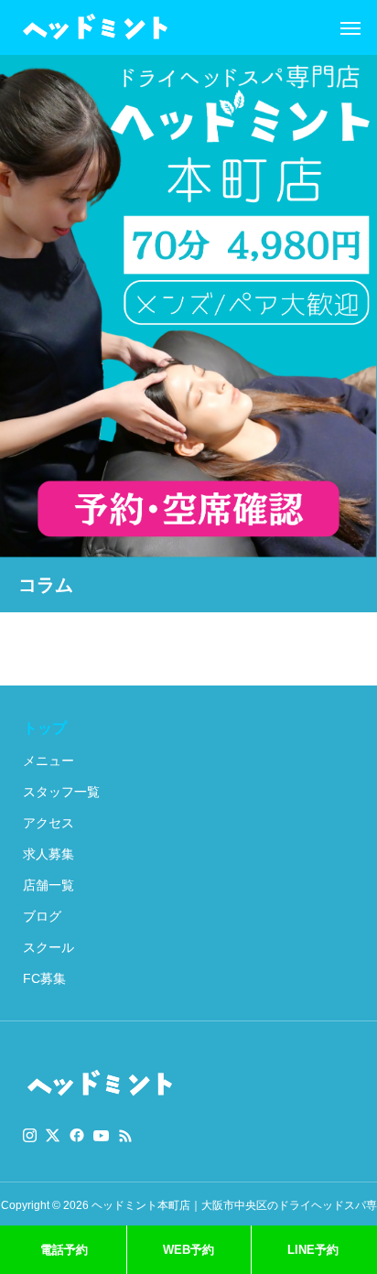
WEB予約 (188, 1250)
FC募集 (44, 978)
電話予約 (64, 1250)
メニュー (48, 760)
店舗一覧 (48, 885)
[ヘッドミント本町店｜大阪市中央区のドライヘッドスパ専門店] (95, 27)
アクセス (48, 822)
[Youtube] (101, 1136)
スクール (48, 947)
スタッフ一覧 (61, 791)
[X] (53, 1136)
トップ (45, 728)
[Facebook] (77, 1136)
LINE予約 (313, 1250)
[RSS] (125, 1136)
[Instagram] (30, 1136)
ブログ (42, 916)
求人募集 (48, 854)
